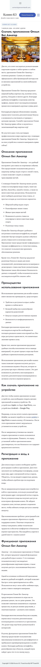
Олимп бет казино (9, 24)
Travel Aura (24, 663)
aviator (34, 417)
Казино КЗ (10, 14)
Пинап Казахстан (27, 15)
